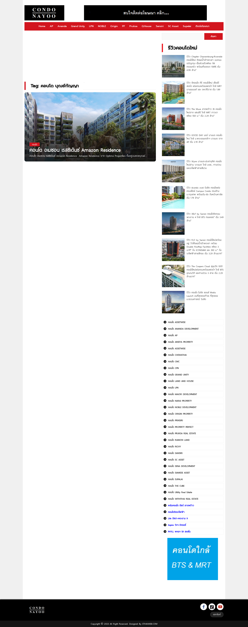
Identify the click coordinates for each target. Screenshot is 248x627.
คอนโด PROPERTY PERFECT (180, 427)
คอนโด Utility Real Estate (180, 492)
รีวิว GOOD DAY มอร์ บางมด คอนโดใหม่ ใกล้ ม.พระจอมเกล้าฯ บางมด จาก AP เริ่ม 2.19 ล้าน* (205, 138)
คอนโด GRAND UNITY (178, 374)
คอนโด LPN (173, 387)
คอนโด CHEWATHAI (177, 355)
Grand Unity (78, 26)
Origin (114, 26)
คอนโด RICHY (174, 446)
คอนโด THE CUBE (176, 485)
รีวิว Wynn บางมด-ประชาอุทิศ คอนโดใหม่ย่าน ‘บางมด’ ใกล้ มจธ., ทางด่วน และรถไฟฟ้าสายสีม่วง (204, 165)
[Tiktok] (212, 606)
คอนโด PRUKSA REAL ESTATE (182, 433)
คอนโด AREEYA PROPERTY (180, 342)
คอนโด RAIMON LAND (179, 440)
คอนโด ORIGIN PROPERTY (180, 413)
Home (42, 26)
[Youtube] (220, 606)
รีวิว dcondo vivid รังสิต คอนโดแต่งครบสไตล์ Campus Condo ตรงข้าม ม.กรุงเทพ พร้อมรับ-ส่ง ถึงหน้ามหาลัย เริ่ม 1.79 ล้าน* (205, 192)
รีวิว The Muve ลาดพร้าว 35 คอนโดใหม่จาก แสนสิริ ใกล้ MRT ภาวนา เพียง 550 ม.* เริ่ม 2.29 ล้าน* (204, 112)
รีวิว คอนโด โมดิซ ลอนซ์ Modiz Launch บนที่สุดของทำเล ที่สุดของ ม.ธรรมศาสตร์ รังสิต (202, 296)
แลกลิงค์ (217, 614)
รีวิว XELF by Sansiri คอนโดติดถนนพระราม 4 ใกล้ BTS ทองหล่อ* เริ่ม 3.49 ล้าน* (205, 217)
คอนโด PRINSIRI (175, 420)
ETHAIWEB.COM (149, 623)
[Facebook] (203, 606)
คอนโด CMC (174, 361)
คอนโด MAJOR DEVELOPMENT (182, 394)
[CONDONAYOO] (44, 12)
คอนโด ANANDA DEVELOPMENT (183, 328)
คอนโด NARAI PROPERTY (180, 400)
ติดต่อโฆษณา (202, 26)
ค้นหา (213, 36)
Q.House (146, 26)
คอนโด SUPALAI (175, 479)
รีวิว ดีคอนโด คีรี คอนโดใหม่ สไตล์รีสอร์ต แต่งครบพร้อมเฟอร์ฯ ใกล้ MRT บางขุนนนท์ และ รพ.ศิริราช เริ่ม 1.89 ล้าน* (204, 87)
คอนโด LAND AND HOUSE (181, 381)
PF (123, 26)
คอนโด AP (172, 335)
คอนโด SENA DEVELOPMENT (181, 466)
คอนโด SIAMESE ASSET (179, 472)
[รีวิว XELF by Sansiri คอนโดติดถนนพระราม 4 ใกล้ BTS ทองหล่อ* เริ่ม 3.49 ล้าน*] (173, 223)
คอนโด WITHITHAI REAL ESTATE (183, 498)
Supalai (187, 26)
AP (51, 26)
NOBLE (102, 26)
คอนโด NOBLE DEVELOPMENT (182, 407)
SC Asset (173, 26)
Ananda (62, 26)
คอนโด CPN (173, 368)
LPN (91, 26)
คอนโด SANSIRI (175, 453)
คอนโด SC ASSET (176, 459)
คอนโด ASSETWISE (176, 322)
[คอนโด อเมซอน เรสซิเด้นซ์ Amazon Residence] (90, 131)
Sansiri (160, 26)
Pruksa (133, 26)
